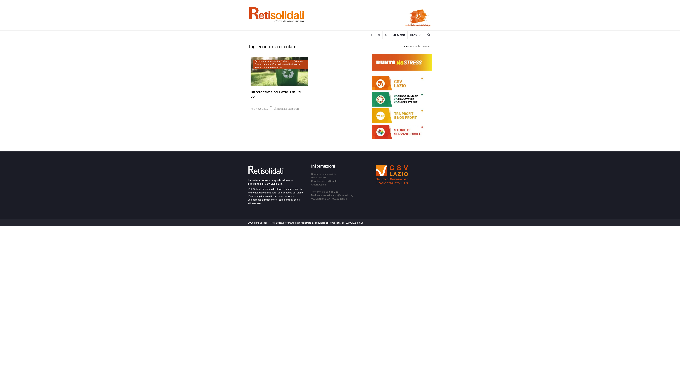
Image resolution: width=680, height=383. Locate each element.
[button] (428, 35)
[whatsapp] (386, 35)
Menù (413, 35)
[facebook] (371, 35)
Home (404, 46)
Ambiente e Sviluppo (292, 61)
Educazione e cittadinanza (286, 64)
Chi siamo (399, 35)
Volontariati (276, 67)
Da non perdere (263, 64)
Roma (258, 67)
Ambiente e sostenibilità (267, 61)
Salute (265, 67)
